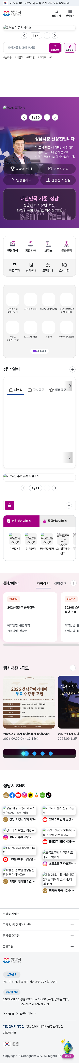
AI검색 (69, 50)
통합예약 (30, 251)
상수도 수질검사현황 (12, 338)
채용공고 (60, 390)
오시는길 (64, 270)
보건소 (48, 251)
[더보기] (73, 668)
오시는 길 (9, 1013)
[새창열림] (39, 27)
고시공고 (38, 390)
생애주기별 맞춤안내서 (12, 311)
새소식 (18, 390)
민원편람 (15, 549)
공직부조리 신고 (63, 551)
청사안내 (31, 270)
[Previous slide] (24, 35)
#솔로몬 (7, 57)
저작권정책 (9, 1033)
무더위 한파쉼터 (66, 336)
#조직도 (42, 57)
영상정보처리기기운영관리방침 (44, 1026)
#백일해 (19, 57)
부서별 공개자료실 (48, 309)
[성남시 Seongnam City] (12, 13)
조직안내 (48, 270)
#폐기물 (30, 57)
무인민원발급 (30, 549)
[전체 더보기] (69, 505)
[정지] (47, 35)
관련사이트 (26, 1013)
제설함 (49, 336)
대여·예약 (43, 583)
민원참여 (12, 251)
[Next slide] (55, 35)
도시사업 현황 (30, 336)
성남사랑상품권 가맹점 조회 (67, 311)
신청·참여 (60, 583)
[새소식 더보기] (72, 369)
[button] (35, 351)
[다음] (69, 457)
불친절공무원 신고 (47, 551)
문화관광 (66, 251)
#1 (50, 57)
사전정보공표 (31, 309)
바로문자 (14, 270)
